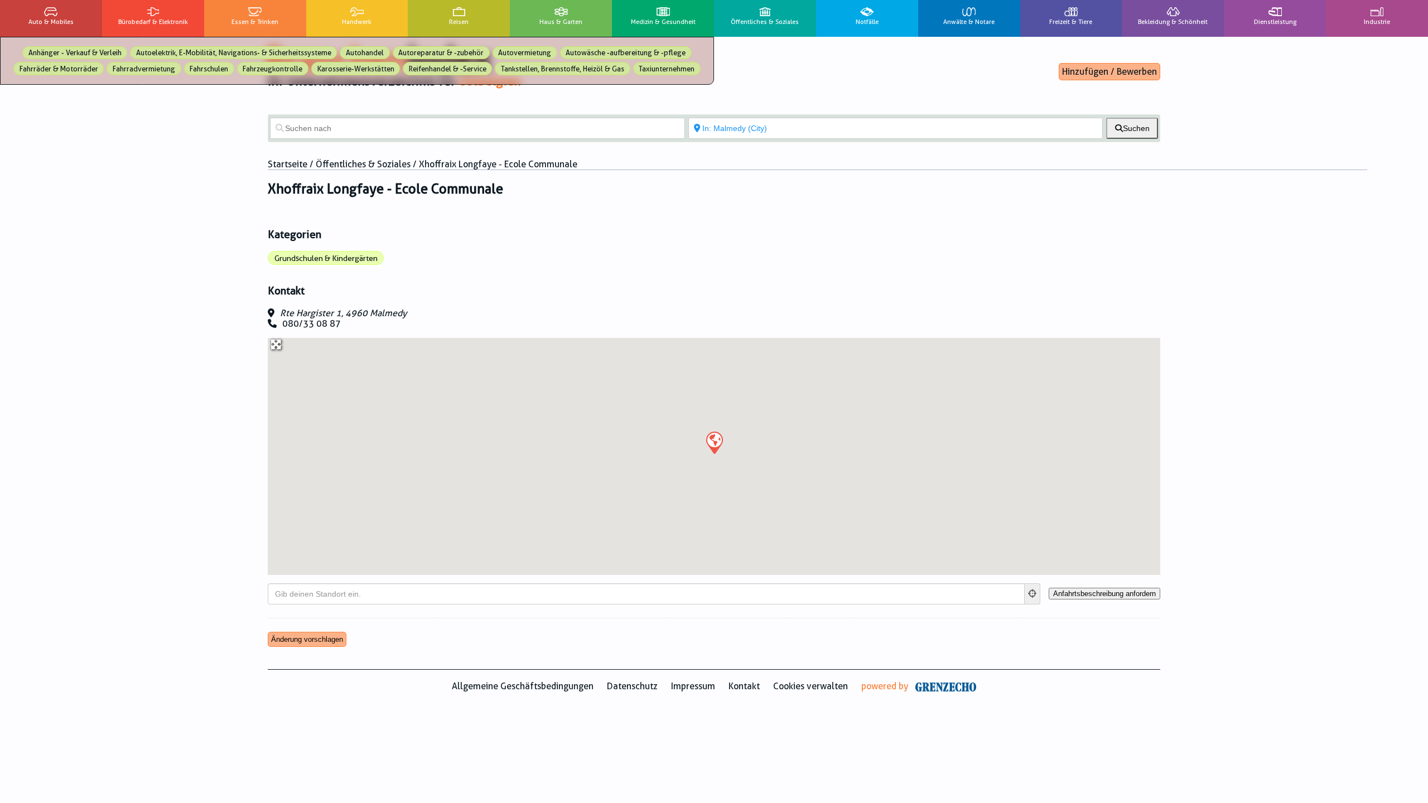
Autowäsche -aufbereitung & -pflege (626, 53)
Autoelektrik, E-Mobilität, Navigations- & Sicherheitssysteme (233, 53)
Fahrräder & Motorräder (59, 69)
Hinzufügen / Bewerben (1109, 71)
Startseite (287, 164)
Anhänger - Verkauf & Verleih (75, 53)
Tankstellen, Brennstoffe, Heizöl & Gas (562, 69)
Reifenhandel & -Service (447, 69)
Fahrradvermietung (144, 69)
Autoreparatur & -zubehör (441, 53)
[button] (714, 442)
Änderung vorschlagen (307, 639)
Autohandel (365, 53)
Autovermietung (524, 53)
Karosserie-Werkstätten (355, 69)
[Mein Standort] (1032, 593)
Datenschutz (632, 686)
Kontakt (744, 686)
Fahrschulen (209, 69)
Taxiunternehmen (666, 69)
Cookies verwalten (810, 686)
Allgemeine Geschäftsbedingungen (523, 686)
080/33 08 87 (311, 323)
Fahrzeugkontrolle (272, 69)
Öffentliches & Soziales (363, 164)
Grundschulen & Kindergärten (326, 258)
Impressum (693, 686)
